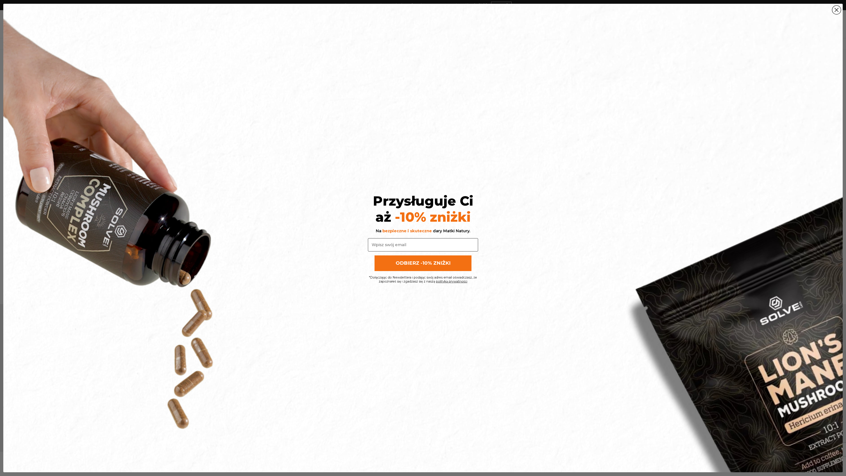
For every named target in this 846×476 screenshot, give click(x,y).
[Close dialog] (836, 10)
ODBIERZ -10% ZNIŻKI (423, 263)
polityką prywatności (451, 281)
